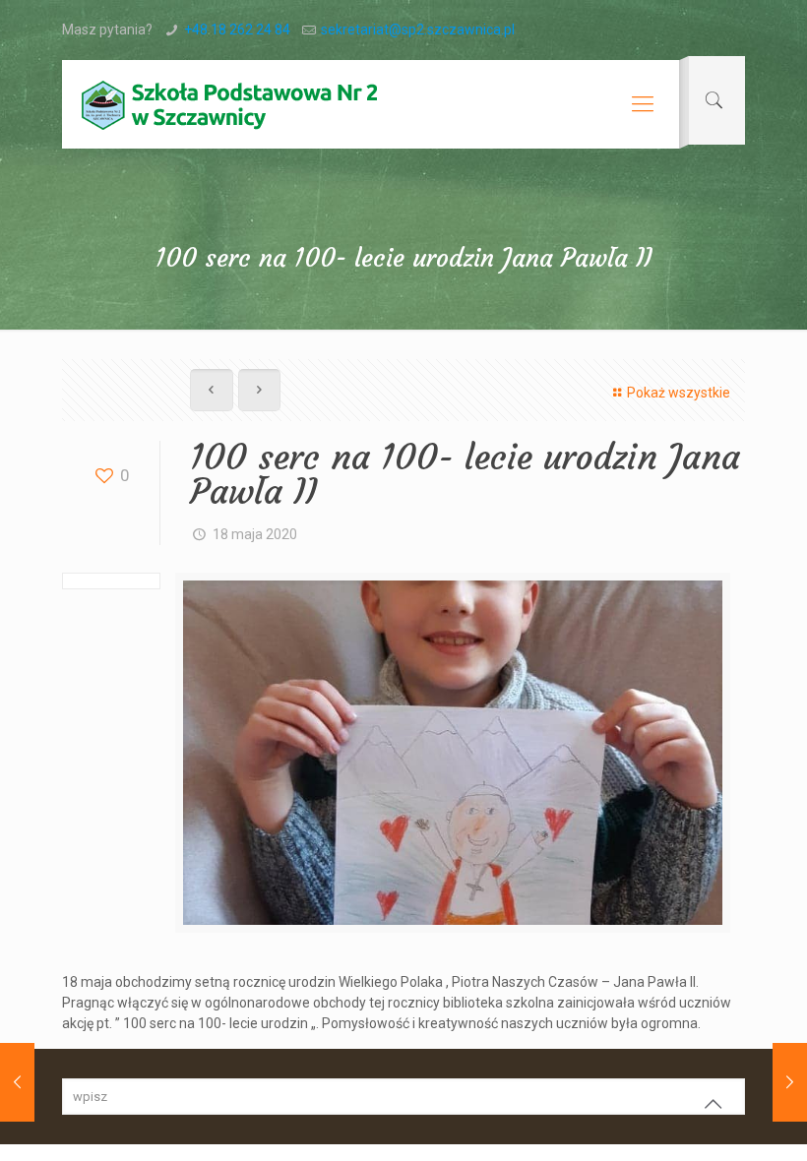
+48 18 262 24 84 (237, 29)
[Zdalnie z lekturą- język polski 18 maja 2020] (17, 1082)
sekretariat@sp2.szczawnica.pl (418, 29)
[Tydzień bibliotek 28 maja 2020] (790, 1082)
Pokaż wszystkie (678, 392)
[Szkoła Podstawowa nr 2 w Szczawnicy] (229, 104)
